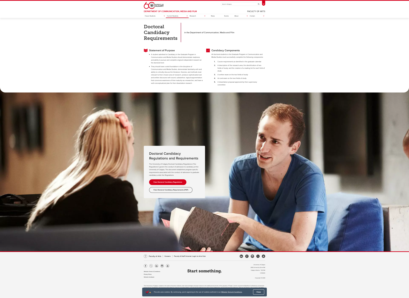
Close (258, 292)
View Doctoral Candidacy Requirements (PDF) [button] (170, 190)
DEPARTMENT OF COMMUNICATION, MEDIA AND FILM (170, 11)
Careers (167, 256)
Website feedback (149, 277)
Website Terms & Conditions (231, 292)
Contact (252, 16)
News (213, 16)
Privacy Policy (148, 274)
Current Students (172, 16)
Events (226, 16)
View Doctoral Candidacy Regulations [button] (167, 182)
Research (193, 16)
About (236, 16)
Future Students (150, 16)
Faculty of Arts (256, 11)
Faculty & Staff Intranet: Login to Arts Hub (190, 256)
